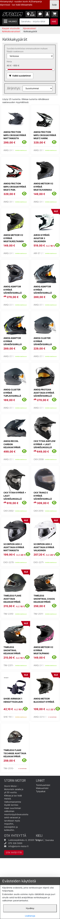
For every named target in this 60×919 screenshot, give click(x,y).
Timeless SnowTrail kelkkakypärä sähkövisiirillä (13, 652)
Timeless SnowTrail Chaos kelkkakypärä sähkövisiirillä (44, 600)
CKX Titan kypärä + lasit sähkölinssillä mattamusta (15, 497)
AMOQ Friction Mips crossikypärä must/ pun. (15, 186)
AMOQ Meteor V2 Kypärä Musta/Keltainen (14, 238)
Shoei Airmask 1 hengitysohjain (13, 700)
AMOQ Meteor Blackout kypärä (44, 700)
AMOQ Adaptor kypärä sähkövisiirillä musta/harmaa (43, 291)
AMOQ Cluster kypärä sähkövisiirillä (43, 341)
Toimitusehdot (43, 785)
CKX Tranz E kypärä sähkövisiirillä (43, 495)
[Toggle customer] (47, 14)
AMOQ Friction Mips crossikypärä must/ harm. (45, 135)
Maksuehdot (42, 788)
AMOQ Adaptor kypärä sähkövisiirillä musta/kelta (13, 343)
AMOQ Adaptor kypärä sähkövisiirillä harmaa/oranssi (14, 291)
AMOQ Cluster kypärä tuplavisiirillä (12, 392)
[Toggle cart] (54, 14)
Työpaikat (40, 791)
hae (54, 21)
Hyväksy (30, 908)
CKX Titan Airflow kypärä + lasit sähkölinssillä (44, 444)
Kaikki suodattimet (21, 75)
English (39, 840)
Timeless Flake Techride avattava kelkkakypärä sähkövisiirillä (15, 755)
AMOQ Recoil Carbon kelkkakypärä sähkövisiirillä (13, 446)
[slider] (6, 69)
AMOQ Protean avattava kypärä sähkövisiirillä (44, 392)
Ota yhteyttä (14, 852)
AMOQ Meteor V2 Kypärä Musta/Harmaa (43, 186)
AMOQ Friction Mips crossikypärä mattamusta (15, 135)
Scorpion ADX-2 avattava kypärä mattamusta (14, 547)
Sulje (54, 4)
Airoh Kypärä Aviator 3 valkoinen (42, 238)
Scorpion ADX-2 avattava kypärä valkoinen (44, 547)
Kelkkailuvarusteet (11, 31)
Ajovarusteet (29, 28)
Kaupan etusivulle (11, 28)
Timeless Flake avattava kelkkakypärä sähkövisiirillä (13, 600)
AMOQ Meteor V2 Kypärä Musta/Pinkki (43, 650)
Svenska (49, 840)
